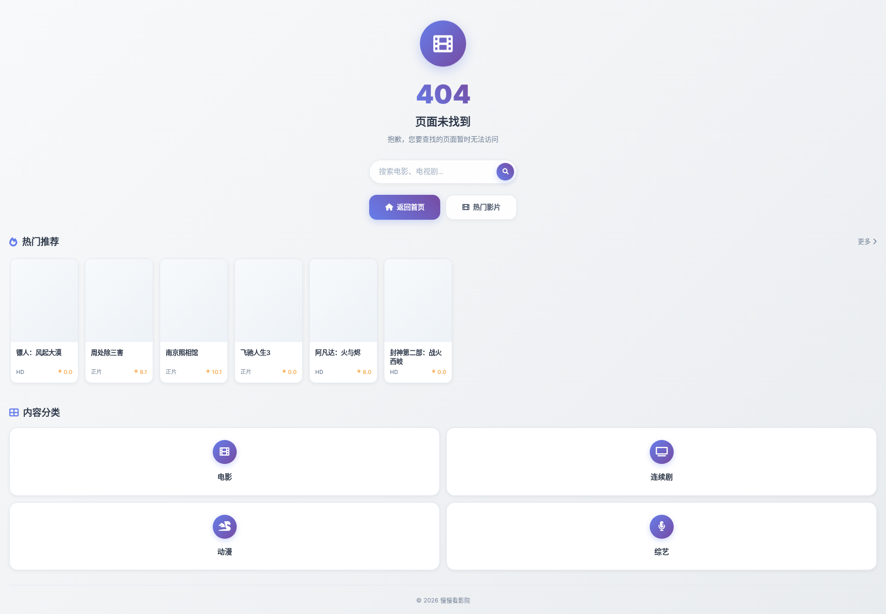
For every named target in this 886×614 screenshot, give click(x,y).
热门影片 (487, 207)
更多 (864, 241)
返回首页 (411, 207)
